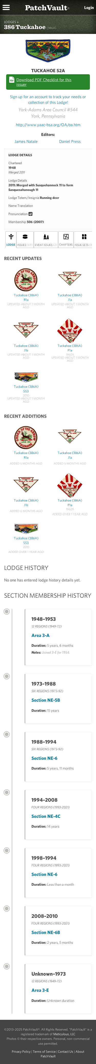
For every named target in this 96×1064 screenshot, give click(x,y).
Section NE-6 (44, 758)
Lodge (10, 244)
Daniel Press (70, 141)
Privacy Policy (21, 1051)
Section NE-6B (45, 932)
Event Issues (46, 244)
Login (89, 7)
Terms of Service (44, 1051)
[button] (6, 7)
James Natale (26, 141)
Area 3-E (40, 990)
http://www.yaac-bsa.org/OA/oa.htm (48, 124)
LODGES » (11, 22)
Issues (25, 244)
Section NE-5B (45, 700)
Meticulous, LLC (64, 1034)
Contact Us (65, 1051)
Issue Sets (84, 244)
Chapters (66, 244)
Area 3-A (40, 635)
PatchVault (47, 7)
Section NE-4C (45, 816)
